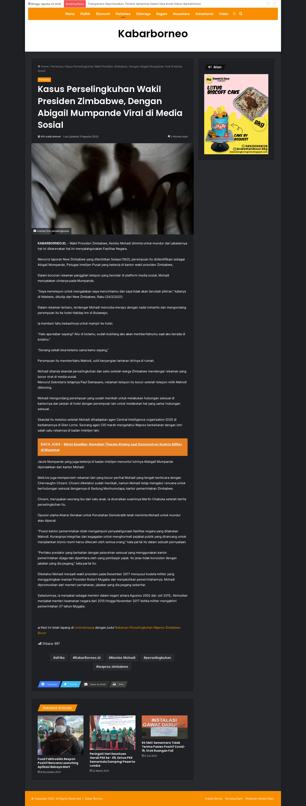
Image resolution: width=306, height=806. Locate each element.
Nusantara (181, 14)
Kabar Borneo (94, 798)
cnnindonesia (84, 627)
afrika (60, 657)
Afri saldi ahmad (51, 136)
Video (223, 14)
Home (44, 66)
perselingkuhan (158, 657)
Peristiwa (123, 14)
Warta (70, 14)
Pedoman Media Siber (259, 798)
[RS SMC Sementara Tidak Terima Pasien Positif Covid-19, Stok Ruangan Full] (165, 727)
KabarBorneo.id (88, 657)
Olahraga (143, 14)
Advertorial (204, 14)
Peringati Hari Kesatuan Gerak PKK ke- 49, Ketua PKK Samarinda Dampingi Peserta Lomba (112, 760)
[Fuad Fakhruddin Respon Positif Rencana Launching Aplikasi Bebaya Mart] (60, 735)
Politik (85, 14)
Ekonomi (103, 14)
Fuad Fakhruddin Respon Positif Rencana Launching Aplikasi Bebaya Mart (58, 763)
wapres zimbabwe (113, 666)
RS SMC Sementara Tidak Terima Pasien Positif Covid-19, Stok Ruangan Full (163, 747)
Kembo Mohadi (123, 657)
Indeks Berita (213, 798)
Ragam (161, 14)
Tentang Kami (234, 798)
